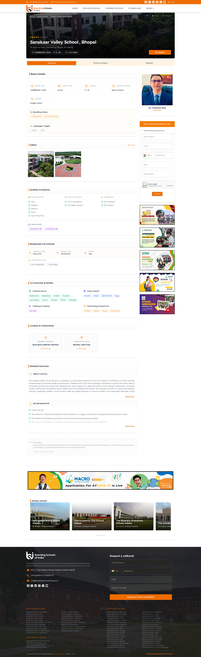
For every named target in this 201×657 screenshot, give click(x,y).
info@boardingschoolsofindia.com (65, 2)
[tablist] (100, 63)
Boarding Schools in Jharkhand (71, 618)
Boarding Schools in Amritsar (116, 631)
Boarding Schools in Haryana (71, 620)
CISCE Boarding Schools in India (36, 647)
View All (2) (131, 145)
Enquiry (161, 52)
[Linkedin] (153, 2)
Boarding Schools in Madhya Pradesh (73, 622)
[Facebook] (145, 2)
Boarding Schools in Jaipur (150, 624)
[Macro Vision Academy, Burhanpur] (100, 480)
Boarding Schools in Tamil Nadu (36, 626)
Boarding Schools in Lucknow (151, 631)
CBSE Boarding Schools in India (36, 643)
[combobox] (157, 164)
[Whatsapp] (160, 2)
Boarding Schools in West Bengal (36, 633)
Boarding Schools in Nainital (116, 633)
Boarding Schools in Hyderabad (152, 622)
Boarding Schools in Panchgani (117, 614)
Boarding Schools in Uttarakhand (72, 616)
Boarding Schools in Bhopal (115, 641)
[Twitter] (149, 2)
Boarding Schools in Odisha (70, 612)
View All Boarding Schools (154, 131)
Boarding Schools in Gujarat (70, 631)
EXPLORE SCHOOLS (91, 8)
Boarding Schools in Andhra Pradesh (37, 631)
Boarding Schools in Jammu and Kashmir (39, 622)
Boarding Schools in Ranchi (115, 645)
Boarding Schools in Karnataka (36, 624)
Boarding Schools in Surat (115, 639)
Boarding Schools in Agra (115, 628)
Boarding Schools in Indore (150, 620)
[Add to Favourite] (147, 16)
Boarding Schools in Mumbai (116, 637)
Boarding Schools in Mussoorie (151, 641)
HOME (75, 8)
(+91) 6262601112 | (34, 2)
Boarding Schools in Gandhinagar (152, 645)
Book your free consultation (140, 597)
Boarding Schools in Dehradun (116, 612)
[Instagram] (157, 2)
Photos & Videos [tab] (100, 63)
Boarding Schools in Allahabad (151, 628)
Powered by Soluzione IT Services (159, 654)
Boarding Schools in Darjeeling (116, 624)
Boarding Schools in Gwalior (116, 616)
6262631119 (44, 2)
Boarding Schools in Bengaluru (152, 612)
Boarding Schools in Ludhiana (116, 620)
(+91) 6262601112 (37, 575)
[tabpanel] (100, 265)
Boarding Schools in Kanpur (116, 618)
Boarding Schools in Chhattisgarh (36, 628)
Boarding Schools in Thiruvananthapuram (155, 647)
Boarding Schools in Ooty (150, 635)
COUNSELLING (134, 8)
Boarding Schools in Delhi (34, 614)
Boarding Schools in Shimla (115, 635)
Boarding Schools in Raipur (150, 633)
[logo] (39, 8)
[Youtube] (164, 2)
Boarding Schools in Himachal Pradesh (74, 626)
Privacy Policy (59, 654)
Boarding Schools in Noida (115, 626)
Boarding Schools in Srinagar (151, 618)
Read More (129, 397)
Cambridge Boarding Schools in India (37, 641)
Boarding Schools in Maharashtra (36, 612)
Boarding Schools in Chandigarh (152, 639)
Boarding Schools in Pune (150, 614)
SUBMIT (157, 194)
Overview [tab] (52, 63)
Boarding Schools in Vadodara (116, 622)
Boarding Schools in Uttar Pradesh (72, 628)
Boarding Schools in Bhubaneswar (118, 643)
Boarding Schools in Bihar (34, 618)
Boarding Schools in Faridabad (151, 626)
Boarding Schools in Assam (70, 624)
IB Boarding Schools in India (35, 645)
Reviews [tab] (149, 63)
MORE (149, 8)
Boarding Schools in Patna (150, 616)
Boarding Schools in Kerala (34, 620)
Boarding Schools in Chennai (116, 647)
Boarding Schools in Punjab (35, 616)
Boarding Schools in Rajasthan (71, 614)
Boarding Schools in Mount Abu (152, 637)
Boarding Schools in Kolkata (151, 643)
